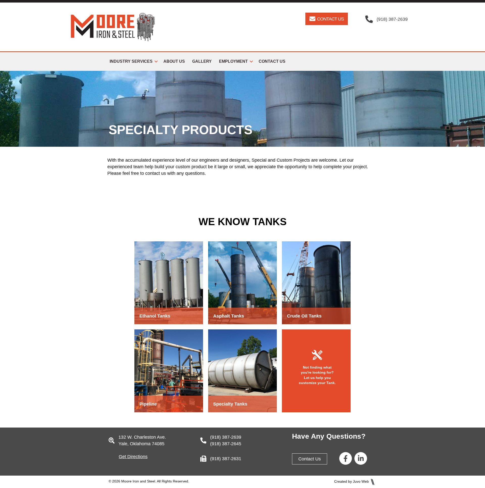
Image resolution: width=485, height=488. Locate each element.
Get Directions (133, 456)
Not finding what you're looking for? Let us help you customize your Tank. (317, 375)
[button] (156, 61)
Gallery (202, 61)
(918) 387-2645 (225, 443)
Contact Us (272, 61)
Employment (233, 61)
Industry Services (131, 61)
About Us (174, 61)
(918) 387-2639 (225, 437)
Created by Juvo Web (351, 481)
